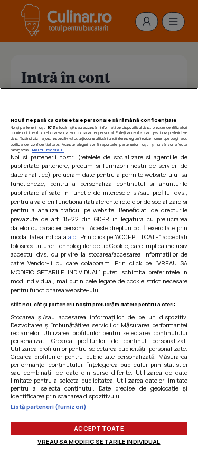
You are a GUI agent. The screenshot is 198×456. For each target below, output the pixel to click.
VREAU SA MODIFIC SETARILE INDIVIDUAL (98, 441)
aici (73, 237)
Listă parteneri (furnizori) (49, 407)
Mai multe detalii (48, 150)
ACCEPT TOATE (99, 428)
